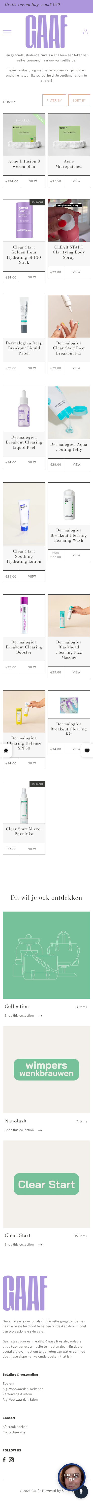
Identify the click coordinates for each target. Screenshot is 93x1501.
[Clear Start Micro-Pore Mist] (24, 802)
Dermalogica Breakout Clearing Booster (24, 647)
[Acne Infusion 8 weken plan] (24, 135)
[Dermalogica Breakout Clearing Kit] (69, 705)
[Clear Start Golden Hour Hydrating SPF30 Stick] (24, 220)
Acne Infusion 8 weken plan (24, 163)
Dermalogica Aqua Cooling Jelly (68, 446)
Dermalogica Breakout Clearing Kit (69, 729)
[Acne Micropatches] (69, 135)
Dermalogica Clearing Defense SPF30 (24, 743)
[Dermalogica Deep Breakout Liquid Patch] (24, 316)
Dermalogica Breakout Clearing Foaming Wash (69, 535)
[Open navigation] (8, 31)
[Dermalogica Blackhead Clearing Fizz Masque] (69, 616)
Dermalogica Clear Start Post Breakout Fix (69, 348)
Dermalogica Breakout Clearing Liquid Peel (24, 442)
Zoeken (8, 1383)
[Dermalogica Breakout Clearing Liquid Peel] (24, 409)
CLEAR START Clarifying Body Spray (69, 252)
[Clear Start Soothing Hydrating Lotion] (24, 514)
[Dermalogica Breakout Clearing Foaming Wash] (69, 504)
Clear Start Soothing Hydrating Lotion (24, 556)
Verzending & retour (17, 1394)
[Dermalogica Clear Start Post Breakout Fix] (69, 316)
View (33, 181)
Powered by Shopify (57, 1490)
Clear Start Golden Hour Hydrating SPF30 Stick (24, 254)
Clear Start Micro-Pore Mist (24, 831)
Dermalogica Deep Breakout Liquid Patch (24, 348)
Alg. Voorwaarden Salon (20, 1399)
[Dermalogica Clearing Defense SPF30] (24, 712)
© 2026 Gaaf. (29, 1490)
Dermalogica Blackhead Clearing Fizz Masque (69, 649)
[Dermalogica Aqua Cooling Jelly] (69, 412)
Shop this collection (20, 1015)
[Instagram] (11, 1459)
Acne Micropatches (69, 163)
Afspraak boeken (15, 1426)
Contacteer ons (14, 1432)
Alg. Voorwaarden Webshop (23, 1389)
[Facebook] (4, 1459)
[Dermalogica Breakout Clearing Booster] (24, 616)
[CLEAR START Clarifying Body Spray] (69, 220)
